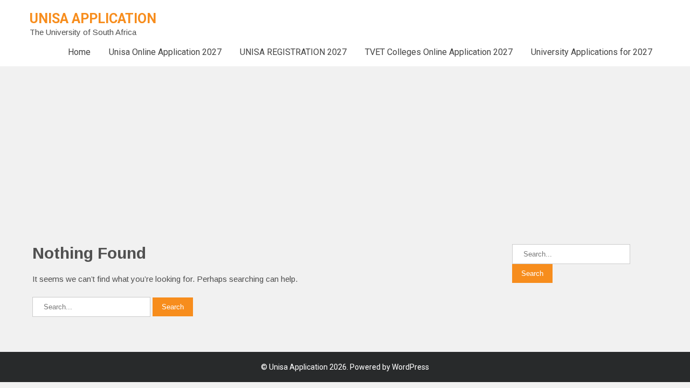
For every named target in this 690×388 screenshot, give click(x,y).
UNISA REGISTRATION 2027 (293, 52)
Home (79, 52)
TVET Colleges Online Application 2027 (439, 52)
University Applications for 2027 (591, 52)
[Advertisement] (323, 141)
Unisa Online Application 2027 (165, 52)
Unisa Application (93, 18)
